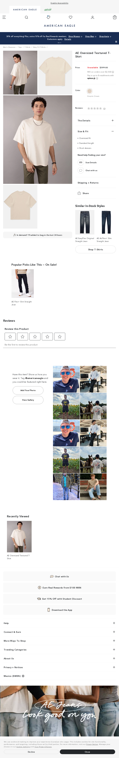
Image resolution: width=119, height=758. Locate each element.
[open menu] (4, 17)
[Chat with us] (81, 170)
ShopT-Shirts (95, 249)
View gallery (28, 399)
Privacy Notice (92, 744)
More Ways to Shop (15, 640)
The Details (84, 120)
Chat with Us (62, 576)
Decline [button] (31, 751)
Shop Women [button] (74, 36)
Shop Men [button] (89, 36)
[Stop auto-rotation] (116, 42)
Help (6, 623)
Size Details (91, 162)
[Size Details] (81, 162)
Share (86, 193)
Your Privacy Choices (43, 746)
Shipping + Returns (88, 182)
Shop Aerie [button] (104, 36)
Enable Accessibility (59, 3)
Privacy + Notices (13, 667)
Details (67, 39)
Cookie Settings (23, 746)
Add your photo (28, 390)
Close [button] (87, 751)
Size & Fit (83, 131)
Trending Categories (15, 649)
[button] (58, 42)
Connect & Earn (12, 631)
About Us (9, 658)
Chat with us (91, 170)
